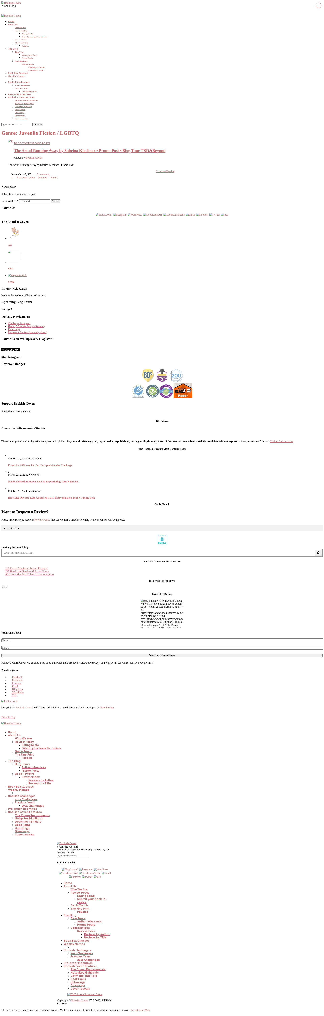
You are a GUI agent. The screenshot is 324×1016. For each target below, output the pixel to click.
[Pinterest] (11, 8)
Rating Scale (27, 34)
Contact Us (13, 528)
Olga (11, 268)
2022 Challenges (22, 85)
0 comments (43, 174)
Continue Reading (165, 171)
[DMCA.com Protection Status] (162, 544)
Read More (145, 1010)
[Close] (58, 840)
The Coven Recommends (26, 100)
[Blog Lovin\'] (103, 214)
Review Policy (21, 31)
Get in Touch (20, 40)
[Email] (15, 8)
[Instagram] (7, 8)
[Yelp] (27, 8)
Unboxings (19, 113)
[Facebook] (3, 8)
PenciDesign (107, 707)
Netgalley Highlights (24, 104)
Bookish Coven (33, 157)
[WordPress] (23, 8)
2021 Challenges (29, 91)
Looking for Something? (15, 547)
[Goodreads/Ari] (152, 214)
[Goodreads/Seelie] (174, 214)
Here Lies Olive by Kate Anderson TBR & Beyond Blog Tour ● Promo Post (51, 497)
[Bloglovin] (19, 8)
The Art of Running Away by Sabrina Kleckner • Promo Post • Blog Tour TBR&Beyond (89, 150)
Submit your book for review (34, 37)
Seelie (11, 281)
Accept (134, 1010)
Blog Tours (19, 52)
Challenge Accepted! (19, 323)
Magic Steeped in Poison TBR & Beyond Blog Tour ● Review (43, 481)
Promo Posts (27, 58)
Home (11, 21)
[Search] (318, 553)
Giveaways (20, 116)
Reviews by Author (36, 67)
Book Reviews (21, 61)
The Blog (13, 49)
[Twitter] (214, 214)
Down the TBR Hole (23, 107)
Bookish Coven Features (21, 97)
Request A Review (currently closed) (27, 332)
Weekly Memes (16, 76)
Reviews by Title (35, 70)
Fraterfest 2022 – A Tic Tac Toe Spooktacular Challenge (40, 465)
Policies (25, 46)
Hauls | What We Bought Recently (26, 326)
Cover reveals (21, 119)
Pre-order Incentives (19, 94)
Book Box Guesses (18, 73)
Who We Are (20, 28)
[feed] (225, 214)
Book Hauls (20, 110)
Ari (10, 245)
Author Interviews (30, 55)
